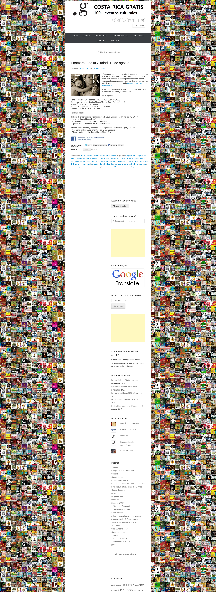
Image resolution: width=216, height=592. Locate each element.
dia (96, 161)
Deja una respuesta (138, 167)
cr (144, 158)
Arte (141, 584)
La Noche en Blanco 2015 (121, 393)
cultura (82, 161)
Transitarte (115, 526)
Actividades (116, 585)
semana (97, 167)
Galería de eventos (118, 490)
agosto (94, 158)
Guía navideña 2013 (119, 529)
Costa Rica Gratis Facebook (114, 20)
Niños (108, 155)
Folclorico (95, 155)
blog (111, 158)
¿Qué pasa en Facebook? (124, 554)
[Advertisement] (128, 243)
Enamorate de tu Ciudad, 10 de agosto (100, 63)
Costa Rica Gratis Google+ (124, 20)
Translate (114, 41)
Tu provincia (101, 36)
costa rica (129, 158)
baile (103, 158)
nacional (132, 164)
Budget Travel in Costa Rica (122, 471)
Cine (121, 590)
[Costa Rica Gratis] (108, 9)
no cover (143, 164)
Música (102, 155)
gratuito (95, 164)
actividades (81, 158)
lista (116, 164)
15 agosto (139, 155)
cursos (88, 161)
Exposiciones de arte (119, 480)
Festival (89, 155)
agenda (88, 158)
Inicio (75, 36)
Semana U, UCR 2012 (122, 542)
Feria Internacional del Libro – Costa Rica (128, 484)
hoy (108, 164)
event (131, 161)
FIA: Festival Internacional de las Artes (126, 487)
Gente (113, 493)
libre (112, 164)
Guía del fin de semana (129, 423)
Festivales (138, 36)
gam (85, 164)
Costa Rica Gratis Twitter (119, 20)
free (81, 164)
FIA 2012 (116, 535)
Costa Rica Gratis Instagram (143, 20)
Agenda (86, 36)
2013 (145, 155)
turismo (127, 167)
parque (73, 167)
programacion (82, 167)
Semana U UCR (117, 503)
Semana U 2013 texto (121, 509)
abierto (73, 158)
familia (142, 161)
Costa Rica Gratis (99, 68)
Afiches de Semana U (121, 506)
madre (120, 164)
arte (99, 158)
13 (134, 155)
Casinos (114, 590)
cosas (123, 158)
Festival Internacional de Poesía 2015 (126, 406)
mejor (126, 164)
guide (104, 164)
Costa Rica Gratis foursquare (133, 20)
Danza (83, 155)
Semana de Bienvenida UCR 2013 (125, 522)
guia (100, 164)
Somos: (100, 41)
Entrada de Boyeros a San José (124, 387)
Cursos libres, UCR (128, 429)
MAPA (113, 545)
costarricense (138, 158)
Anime (135, 585)
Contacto (115, 474)
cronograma (75, 161)
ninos (137, 164)
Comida (129, 590)
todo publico (113, 167)
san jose (91, 167)
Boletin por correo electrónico (126, 295)
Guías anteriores (118, 532)
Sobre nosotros (117, 513)
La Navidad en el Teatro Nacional (124, 380)
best (107, 158)
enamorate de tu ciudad (106, 161)
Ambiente (127, 584)
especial (125, 161)
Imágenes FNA (117, 496)
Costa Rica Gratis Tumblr (138, 20)
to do (106, 167)
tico (102, 167)
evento (136, 161)
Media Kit (124, 436)
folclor (77, 164)
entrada (119, 161)
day (93, 161)
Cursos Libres (120, 36)
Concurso (139, 590)
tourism (121, 167)
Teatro (113, 155)
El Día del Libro (126, 450)
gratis (89, 164)
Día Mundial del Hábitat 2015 (123, 400)
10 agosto (128, 155)
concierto (117, 158)
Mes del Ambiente (120, 538)
